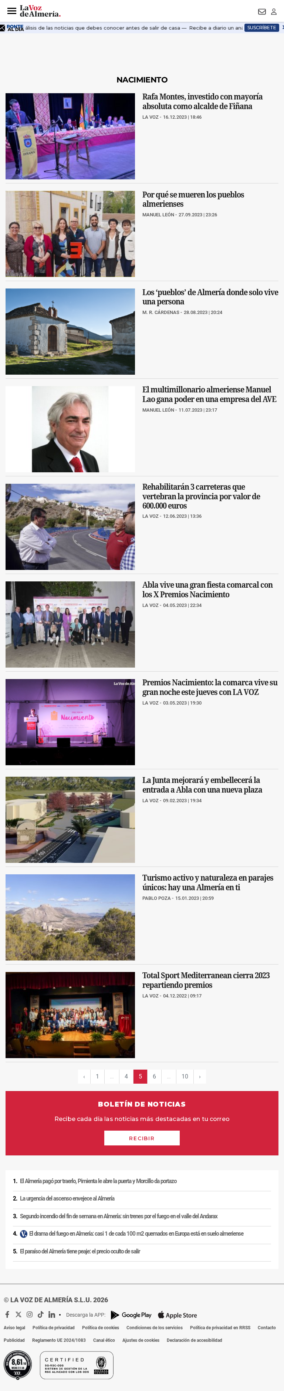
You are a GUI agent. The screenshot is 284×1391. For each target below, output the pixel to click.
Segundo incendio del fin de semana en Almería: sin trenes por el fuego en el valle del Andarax (118, 1216)
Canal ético (104, 1340)
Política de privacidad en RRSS (220, 1327)
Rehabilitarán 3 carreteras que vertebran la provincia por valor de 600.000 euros (201, 496)
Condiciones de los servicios (154, 1327)
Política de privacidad (54, 1327)
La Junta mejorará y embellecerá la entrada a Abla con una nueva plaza (202, 784)
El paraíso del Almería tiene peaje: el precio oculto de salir (80, 1251)
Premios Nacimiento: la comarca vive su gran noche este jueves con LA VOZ (209, 687)
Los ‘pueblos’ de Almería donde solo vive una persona (210, 296)
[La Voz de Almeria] (40, 11)
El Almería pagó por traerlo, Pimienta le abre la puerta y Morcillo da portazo (98, 1181)
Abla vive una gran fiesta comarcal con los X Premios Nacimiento (207, 589)
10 (185, 1076)
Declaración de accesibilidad (194, 1340)
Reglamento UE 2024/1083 (59, 1340)
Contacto (267, 1327)
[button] (11, 11)
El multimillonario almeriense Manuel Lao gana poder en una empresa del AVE (209, 394)
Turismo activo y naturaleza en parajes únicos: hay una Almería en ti (207, 882)
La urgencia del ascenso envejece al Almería (67, 1198)
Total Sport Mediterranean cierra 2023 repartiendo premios (206, 980)
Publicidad (14, 1340)
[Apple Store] (177, 1314)
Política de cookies (100, 1327)
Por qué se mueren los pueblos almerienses (193, 199)
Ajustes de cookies (140, 1340)
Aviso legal (14, 1327)
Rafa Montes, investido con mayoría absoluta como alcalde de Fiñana (202, 101)
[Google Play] (131, 1315)
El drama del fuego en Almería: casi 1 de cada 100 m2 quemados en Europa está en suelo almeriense (136, 1234)
